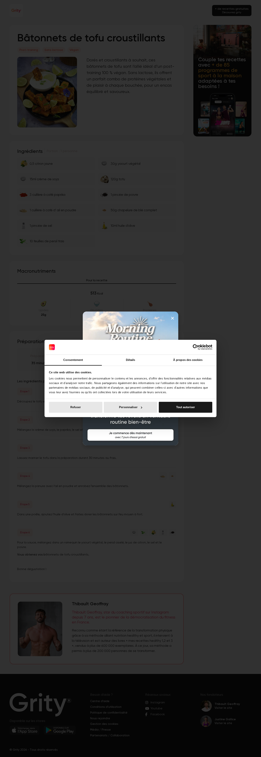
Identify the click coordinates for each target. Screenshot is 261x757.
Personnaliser (128, 407)
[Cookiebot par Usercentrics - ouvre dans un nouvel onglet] (195, 347)
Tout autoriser (185, 407)
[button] (172, 318)
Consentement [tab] (73, 359)
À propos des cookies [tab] (188, 359)
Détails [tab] (130, 359)
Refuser (75, 407)
